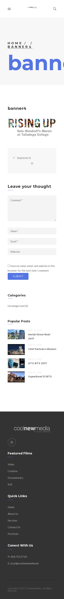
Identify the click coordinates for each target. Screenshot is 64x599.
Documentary (15, 477)
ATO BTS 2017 (37, 363)
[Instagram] (12, 442)
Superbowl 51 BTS (40, 376)
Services (12, 520)
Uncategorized (16, 305)
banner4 (24, 158)
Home (15, 43)
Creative (13, 471)
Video (11, 464)
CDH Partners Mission (42, 349)
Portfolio (13, 533)
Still (10, 484)
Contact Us (14, 527)
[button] (32, 127)
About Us (13, 513)
